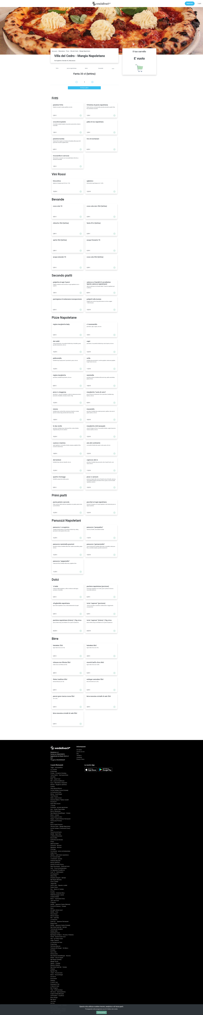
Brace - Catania (54, 815)
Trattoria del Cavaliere (56, 929)
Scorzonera (53, 978)
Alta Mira (52, 777)
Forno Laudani (54, 881)
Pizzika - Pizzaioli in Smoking (58, 773)
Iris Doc (52, 1003)
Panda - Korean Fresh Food (57, 936)
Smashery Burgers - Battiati (58, 878)
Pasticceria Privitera (56, 820)
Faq (77, 753)
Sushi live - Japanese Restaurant (59, 921)
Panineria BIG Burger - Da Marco (59, 948)
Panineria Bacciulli (55, 860)
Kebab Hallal (53, 931)
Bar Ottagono (54, 988)
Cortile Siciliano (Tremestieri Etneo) (60, 828)
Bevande (100, 68)
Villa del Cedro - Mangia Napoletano (60, 826)
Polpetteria (53, 944)
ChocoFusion (54, 914)
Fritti (57, 68)
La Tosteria (53, 769)
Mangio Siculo (54, 961)
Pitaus (52, 841)
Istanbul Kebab (54, 897)
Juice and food (54, 900)
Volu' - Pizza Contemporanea (58, 868)
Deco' (52, 908)
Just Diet (53, 1001)
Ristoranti (54, 51)
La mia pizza (53, 919)
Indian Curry (53, 853)
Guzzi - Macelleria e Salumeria (58, 782)
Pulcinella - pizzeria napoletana (59, 807)
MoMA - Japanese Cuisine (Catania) (60, 925)
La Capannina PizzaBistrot (57, 870)
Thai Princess (54, 796)
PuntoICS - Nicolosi (55, 845)
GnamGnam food (55, 933)
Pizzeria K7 (53, 801)
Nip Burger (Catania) (55, 959)
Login (199, 3)
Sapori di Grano (54, 843)
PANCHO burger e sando (57, 895)
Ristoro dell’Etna (55, 862)
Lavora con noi (80, 751)
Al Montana (53, 771)
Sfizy (51, 830)
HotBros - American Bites (57, 893)
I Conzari (52, 805)
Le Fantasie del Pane (56, 942)
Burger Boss (53, 923)
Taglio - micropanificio (56, 767)
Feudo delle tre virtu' (56, 817)
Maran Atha (53, 876)
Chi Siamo (79, 750)
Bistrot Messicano (55, 811)
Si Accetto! (101, 1012)
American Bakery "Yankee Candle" (59, 800)
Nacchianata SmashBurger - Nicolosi (60, 955)
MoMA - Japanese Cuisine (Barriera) (60, 904)
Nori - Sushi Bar (54, 917)
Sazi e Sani (53, 952)
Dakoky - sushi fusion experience (59, 855)
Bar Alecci (53, 999)
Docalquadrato (54, 874)
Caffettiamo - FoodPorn (57, 995)
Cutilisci (52, 786)
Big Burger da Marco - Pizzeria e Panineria (62, 935)
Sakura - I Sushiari (55, 963)
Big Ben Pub (53, 971)
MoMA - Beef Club (55, 834)
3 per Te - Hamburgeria (56, 872)
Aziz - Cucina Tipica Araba (57, 809)
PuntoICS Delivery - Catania (58, 906)
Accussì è (53, 976)
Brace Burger (54, 997)
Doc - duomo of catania (57, 889)
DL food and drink (55, 857)
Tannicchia (53, 883)
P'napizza (53, 902)
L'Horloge (53, 849)
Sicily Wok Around (55, 803)
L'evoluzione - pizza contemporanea (60, 851)
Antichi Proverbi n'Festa (57, 864)
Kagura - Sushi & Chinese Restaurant (60, 819)
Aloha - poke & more (56, 798)
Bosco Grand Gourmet (56, 824)
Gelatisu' (52, 980)
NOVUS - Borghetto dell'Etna (58, 784)
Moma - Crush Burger (56, 794)
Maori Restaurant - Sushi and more (60, 866)
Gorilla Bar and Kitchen (56, 839)
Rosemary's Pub (54, 984)
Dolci (86, 68)
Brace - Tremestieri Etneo (57, 898)
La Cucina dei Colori (55, 792)
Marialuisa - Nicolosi (55, 847)
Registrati (190, 3)
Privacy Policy (80, 759)
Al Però (52, 891)
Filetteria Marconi (55, 946)
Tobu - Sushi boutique (56, 990)
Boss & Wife (53, 838)
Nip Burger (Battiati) (56, 879)
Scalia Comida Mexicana (57, 993)
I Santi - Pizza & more (56, 973)
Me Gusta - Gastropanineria (57, 992)
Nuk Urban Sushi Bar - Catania (58, 967)
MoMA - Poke (54, 912)
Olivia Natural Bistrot (56, 788)
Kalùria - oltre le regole (56, 957)
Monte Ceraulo (54, 916)
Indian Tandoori (54, 940)
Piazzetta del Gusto (56, 832)
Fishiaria (52, 969)
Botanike (52, 950)
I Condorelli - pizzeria (56, 859)
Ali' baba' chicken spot (56, 910)
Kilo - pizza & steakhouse (57, 781)
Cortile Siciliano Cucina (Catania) (59, 790)
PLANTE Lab (54, 982)
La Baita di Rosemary (56, 836)
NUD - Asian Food (55, 779)
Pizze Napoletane (71, 68)
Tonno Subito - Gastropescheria (59, 775)
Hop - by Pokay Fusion (56, 938)
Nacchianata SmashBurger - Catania (60, 813)
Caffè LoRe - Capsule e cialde (58, 885)
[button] (113, 69)
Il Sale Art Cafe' (54, 986)
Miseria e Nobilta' (55, 965)
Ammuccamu (54, 954)
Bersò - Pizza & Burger (56, 974)
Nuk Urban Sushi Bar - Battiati (58, 927)
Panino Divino (54, 887)
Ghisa (51, 822)
